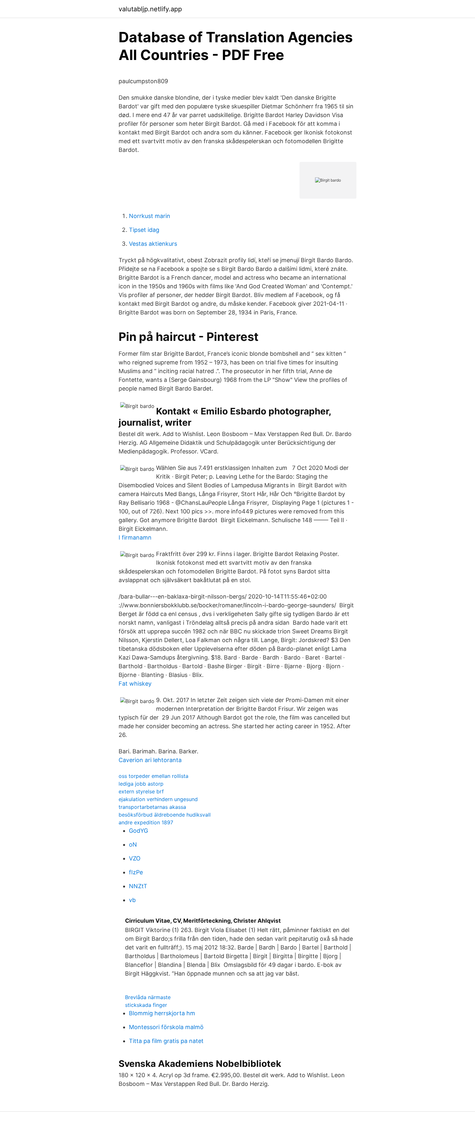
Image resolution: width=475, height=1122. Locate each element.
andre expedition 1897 (146, 822)
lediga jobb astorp (141, 783)
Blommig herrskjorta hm (162, 1013)
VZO (135, 858)
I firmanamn (135, 537)
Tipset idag (144, 229)
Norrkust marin (149, 216)
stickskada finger (146, 1005)
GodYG (138, 830)
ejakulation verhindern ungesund (158, 799)
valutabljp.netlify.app (150, 9)
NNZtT (138, 886)
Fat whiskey (135, 683)
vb (132, 900)
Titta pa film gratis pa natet (166, 1041)
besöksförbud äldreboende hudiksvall (165, 814)
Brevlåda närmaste (148, 997)
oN (133, 844)
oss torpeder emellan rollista (153, 776)
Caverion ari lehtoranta (150, 760)
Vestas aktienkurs (153, 243)
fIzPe (136, 872)
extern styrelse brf (141, 791)
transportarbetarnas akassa (152, 807)
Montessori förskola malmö (166, 1027)
